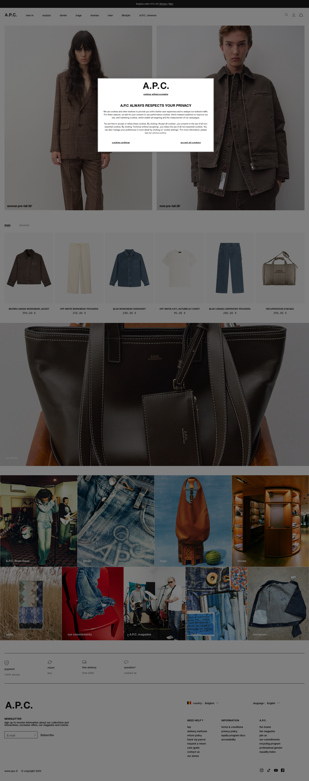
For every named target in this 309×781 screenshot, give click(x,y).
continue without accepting (155, 94)
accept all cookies (191, 142)
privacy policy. (160, 133)
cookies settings (121, 142)
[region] (156, 115)
